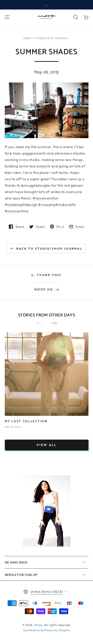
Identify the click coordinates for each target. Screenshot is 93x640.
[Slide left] (41, 323)
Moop (38, 625)
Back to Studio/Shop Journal (49, 248)
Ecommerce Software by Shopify (46, 630)
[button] (75, 17)
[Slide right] (51, 323)
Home (27, 38)
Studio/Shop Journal (51, 38)
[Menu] (7, 17)
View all (46, 445)
